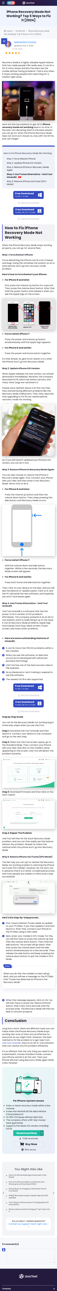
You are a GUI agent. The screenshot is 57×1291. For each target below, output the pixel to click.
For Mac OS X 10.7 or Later (25, 210)
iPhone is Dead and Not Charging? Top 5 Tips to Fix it (29, 1210)
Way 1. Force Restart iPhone (21, 158)
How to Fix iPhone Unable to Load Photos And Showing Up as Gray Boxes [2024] (26, 1183)
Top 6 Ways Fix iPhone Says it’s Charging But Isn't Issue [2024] (29, 1203)
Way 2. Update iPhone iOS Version (24, 162)
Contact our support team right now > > (29, 1225)
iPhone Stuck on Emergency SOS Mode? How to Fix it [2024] (27, 1190)
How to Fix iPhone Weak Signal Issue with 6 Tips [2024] (27, 1176)
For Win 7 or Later (24, 194)
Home (9, 31)
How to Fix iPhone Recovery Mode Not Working (27, 153)
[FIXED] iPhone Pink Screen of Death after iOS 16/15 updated (28, 1196)
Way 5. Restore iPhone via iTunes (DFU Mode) (26, 183)
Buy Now (31, 1144)
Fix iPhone (20, 31)
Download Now (27, 1133)
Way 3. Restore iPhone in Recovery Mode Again (28, 169)
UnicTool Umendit (11, 1042)
